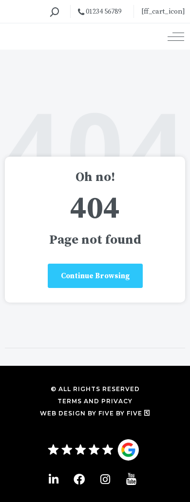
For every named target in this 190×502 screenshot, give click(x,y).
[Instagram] (105, 479)
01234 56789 (102, 11)
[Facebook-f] (79, 479)
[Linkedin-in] (53, 479)
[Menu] (176, 36)
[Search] (54, 12)
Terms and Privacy (95, 401)
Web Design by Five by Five (92, 413)
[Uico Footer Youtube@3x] (131, 479)
